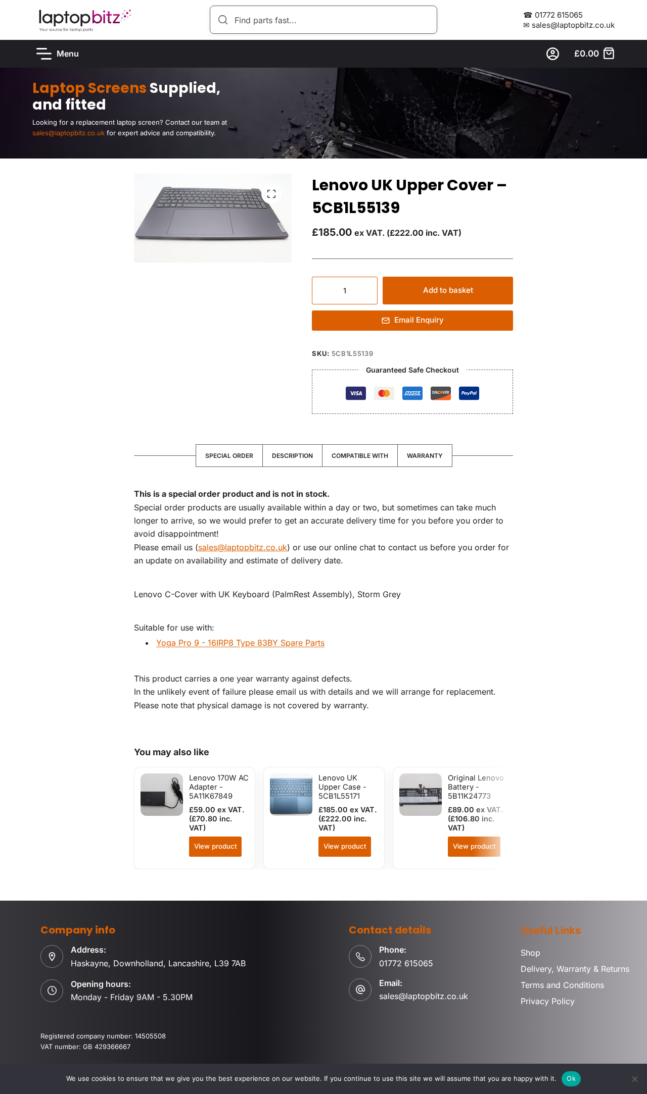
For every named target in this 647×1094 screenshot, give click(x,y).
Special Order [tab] (229, 455)
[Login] (552, 53)
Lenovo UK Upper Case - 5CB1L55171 (342, 787)
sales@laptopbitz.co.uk (242, 547)
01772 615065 (406, 963)
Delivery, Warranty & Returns (575, 969)
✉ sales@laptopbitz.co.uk (569, 25)
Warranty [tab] (425, 455)
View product (215, 846)
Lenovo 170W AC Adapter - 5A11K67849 (219, 787)
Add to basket (448, 290)
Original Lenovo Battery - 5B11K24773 (476, 787)
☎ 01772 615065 (553, 15)
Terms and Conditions (562, 985)
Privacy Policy (548, 1001)
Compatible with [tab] (360, 455)
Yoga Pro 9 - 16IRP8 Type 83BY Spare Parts (240, 643)
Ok (571, 1078)
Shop (530, 953)
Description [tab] (292, 455)
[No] (634, 1079)
